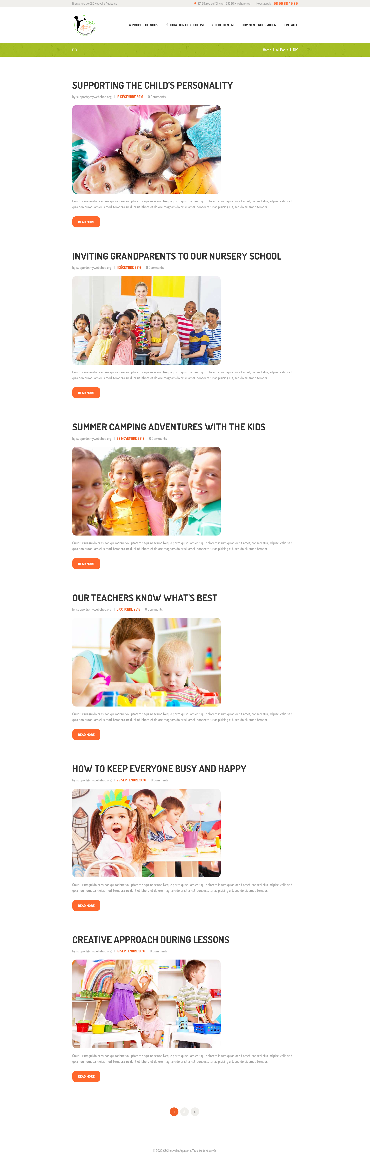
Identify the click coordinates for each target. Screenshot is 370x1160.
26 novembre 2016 (130, 438)
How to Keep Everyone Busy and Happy (159, 768)
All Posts (282, 50)
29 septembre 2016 (131, 780)
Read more (86, 222)
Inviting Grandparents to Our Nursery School (177, 256)
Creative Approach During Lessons (150, 939)
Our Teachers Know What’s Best (144, 598)
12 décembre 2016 (130, 97)
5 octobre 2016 (128, 609)
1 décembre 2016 (129, 267)
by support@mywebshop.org (92, 97)
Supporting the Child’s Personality (152, 85)
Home (267, 50)
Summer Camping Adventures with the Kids (169, 427)
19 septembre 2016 (131, 951)
